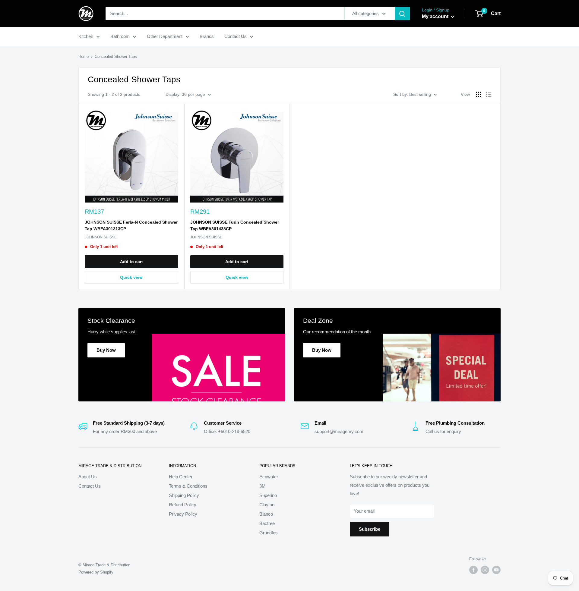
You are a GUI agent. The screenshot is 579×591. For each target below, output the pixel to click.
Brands (207, 36)
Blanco (266, 514)
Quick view (131, 277)
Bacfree (267, 523)
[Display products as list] (488, 94)
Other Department (164, 36)
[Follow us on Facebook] (473, 570)
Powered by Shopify (95, 572)
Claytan (266, 504)
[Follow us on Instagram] (485, 570)
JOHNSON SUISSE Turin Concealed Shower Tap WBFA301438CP (234, 225)
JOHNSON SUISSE (101, 237)
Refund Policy (182, 504)
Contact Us (235, 36)
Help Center (180, 476)
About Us (87, 476)
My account (436, 16)
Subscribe (369, 529)
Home (83, 56)
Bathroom (120, 36)
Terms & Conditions (188, 486)
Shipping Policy (184, 495)
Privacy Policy (183, 514)
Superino (268, 495)
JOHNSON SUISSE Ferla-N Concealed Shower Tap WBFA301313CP (131, 225)
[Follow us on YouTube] (496, 570)
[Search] (402, 13)
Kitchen (85, 36)
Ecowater (268, 476)
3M (262, 486)
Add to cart (131, 261)
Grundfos (268, 532)
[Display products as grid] (478, 94)
